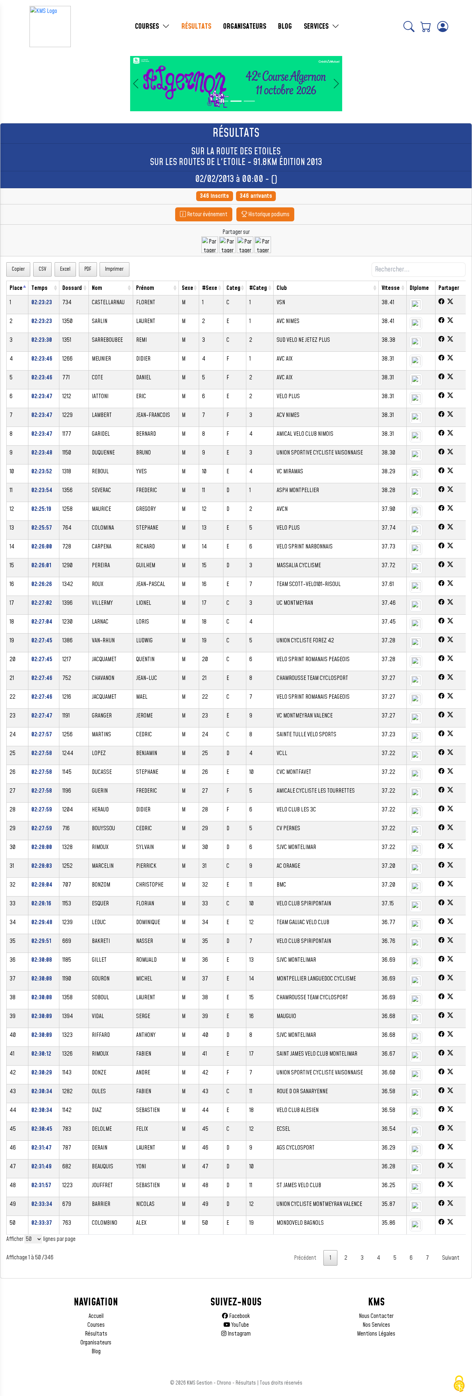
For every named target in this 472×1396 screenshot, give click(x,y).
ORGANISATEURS (244, 26)
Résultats (96, 1334)
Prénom (145, 288)
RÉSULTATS (196, 26)
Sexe (187, 288)
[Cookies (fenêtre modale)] (459, 1384)
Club (282, 288)
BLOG (285, 26)
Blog (96, 1351)
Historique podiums (268, 214)
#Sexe (209, 288)
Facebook (239, 1316)
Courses (96, 1325)
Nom (97, 288)
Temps (39, 288)
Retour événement (207, 214)
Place (16, 288)
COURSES (148, 26)
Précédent (305, 1258)
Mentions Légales (376, 1334)
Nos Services (376, 1325)
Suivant (450, 1258)
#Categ (258, 288)
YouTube (239, 1325)
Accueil (96, 1316)
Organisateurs (95, 1343)
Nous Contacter (376, 1316)
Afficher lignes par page (41, 1239)
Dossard (72, 288)
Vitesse (391, 288)
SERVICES (317, 26)
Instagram (238, 1334)
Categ (233, 288)
